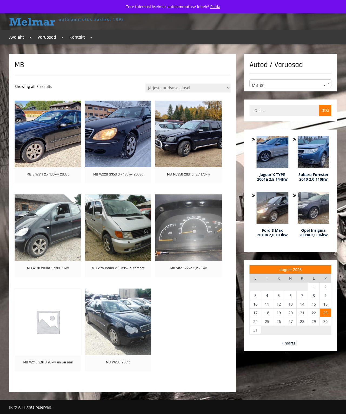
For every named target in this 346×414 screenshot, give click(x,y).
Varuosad (47, 37)
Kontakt (77, 37)
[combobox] (290, 83)
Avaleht (16, 37)
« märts (288, 343)
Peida (215, 6)
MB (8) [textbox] (288, 85)
